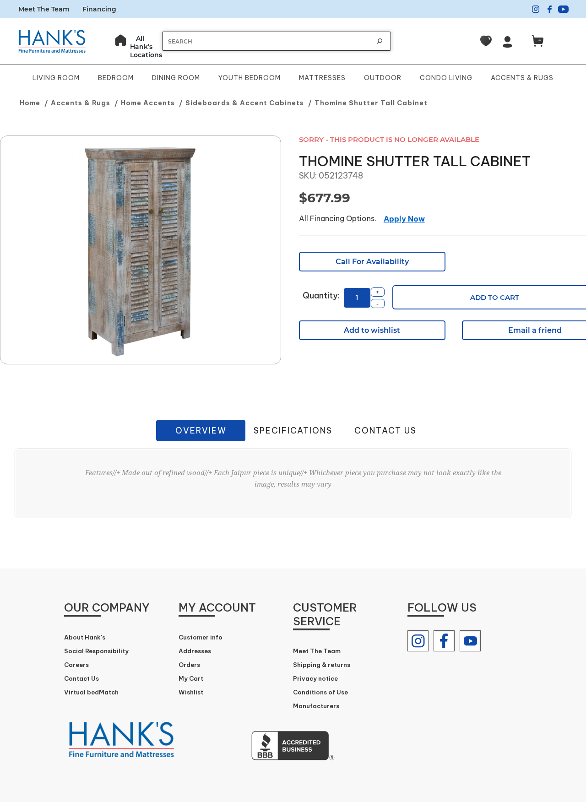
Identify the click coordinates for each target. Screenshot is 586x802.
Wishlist (191, 692)
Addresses (195, 651)
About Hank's (84, 637)
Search (379, 41)
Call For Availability (372, 261)
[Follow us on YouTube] (470, 641)
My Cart (191, 678)
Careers (76, 664)
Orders (189, 664)
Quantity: (321, 295)
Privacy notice (315, 678)
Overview (201, 430)
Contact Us (385, 430)
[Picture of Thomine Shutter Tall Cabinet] (140, 250)
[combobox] (267, 41)
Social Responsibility (96, 651)
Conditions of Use (320, 692)
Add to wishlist (372, 330)
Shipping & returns (321, 664)
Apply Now (404, 218)
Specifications (293, 430)
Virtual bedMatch (91, 692)
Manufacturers (316, 706)
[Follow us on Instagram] (418, 641)
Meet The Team (44, 9)
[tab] (200, 430)
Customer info (200, 637)
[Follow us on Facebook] (444, 641)
